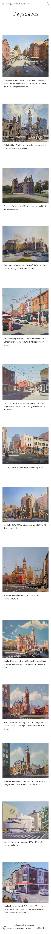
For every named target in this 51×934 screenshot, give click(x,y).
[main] (25, 14)
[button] (3, 3)
